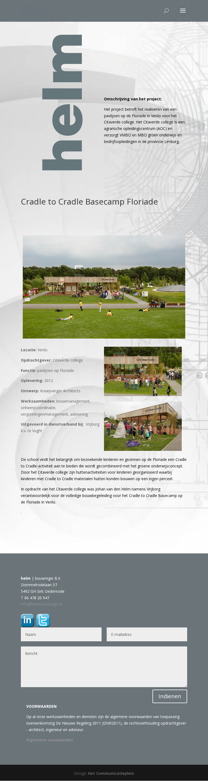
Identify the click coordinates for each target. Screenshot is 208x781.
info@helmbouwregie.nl (41, 604)
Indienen (169, 696)
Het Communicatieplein (111, 773)
